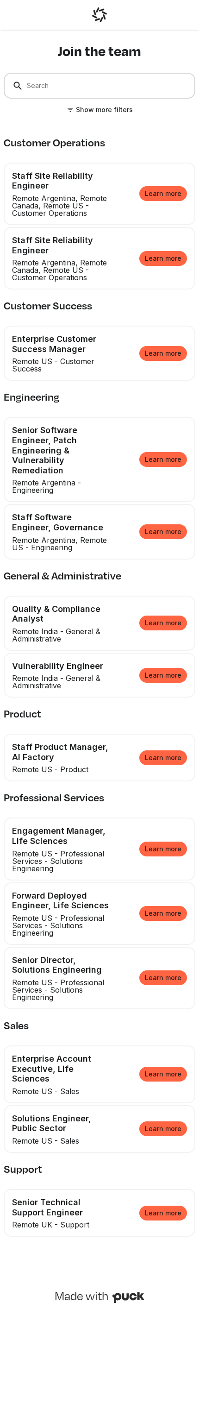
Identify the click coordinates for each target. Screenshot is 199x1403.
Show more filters (104, 109)
